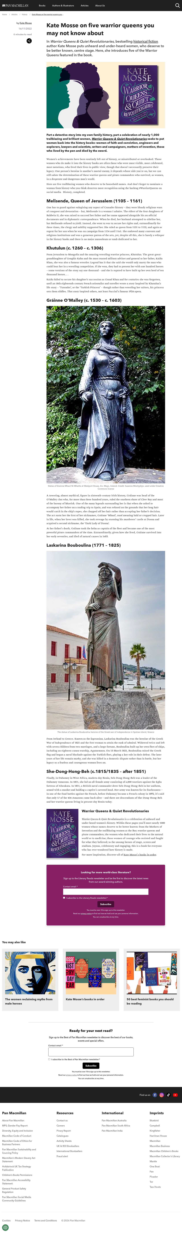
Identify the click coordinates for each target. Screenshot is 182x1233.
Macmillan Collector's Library (165, 1156)
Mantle (153, 1161)
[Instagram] (161, 1095)
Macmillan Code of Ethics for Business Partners (17, 1142)
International (112, 1113)
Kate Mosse (26, 23)
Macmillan (155, 1140)
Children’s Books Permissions (17, 1175)
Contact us (62, 1120)
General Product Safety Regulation (14, 1190)
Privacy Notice (22, 1220)
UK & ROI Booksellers (68, 1146)
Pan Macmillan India (112, 1130)
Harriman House (158, 1135)
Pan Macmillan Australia (114, 1120)
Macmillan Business (160, 1146)
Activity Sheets (64, 1140)
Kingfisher (155, 1130)
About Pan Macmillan (13, 1120)
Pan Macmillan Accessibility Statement (16, 1182)
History (24, 14)
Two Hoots (155, 1186)
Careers (61, 1125)
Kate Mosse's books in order (140, 855)
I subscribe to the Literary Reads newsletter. (86, 898)
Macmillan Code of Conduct (16, 1135)
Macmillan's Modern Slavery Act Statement (18, 1160)
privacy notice (86, 913)
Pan (152, 1171)
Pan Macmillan (14, 1113)
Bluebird (154, 1120)
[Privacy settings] (5, 1227)
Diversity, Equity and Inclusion (17, 1130)
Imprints (157, 1113)
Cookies (6, 1220)
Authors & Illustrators (63, 5)
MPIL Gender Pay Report (15, 1125)
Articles (84, 5)
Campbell (155, 1125)
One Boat (155, 1166)
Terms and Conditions (45, 1220)
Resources (65, 1113)
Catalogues (62, 1135)
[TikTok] (168, 1095)
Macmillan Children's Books (164, 1151)
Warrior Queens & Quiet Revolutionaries (119, 139)
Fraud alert (62, 1156)
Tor (151, 1181)
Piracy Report (64, 1130)
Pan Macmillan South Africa (116, 1125)
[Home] (15, 5)
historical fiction (145, 41)
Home (4, 14)
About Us (100, 5)
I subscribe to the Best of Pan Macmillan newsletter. (75, 1059)
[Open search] (177, 5)
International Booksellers (69, 1151)
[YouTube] (175, 1095)
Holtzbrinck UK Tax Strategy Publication (16, 1168)
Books (42, 5)
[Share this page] (29, 40)
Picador (154, 1176)
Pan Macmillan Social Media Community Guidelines (16, 1199)
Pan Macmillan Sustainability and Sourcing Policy (19, 1151)
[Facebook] (155, 1095)
